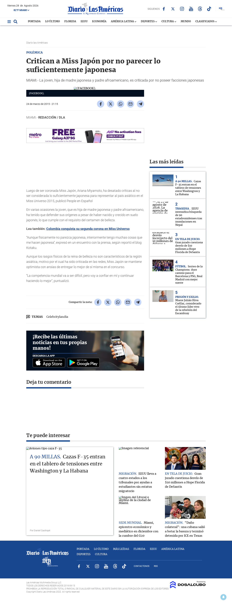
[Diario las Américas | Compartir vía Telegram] (140, 104)
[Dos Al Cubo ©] (188, 587)
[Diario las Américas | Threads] (200, 9)
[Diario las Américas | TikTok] (209, 9)
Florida (70, 21)
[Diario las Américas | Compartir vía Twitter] (110, 104)
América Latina (122, 21)
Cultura (167, 21)
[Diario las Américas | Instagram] (182, 9)
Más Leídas (121, 549)
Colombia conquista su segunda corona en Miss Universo (88, 229)
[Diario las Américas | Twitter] (173, 9)
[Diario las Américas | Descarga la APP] (50, 363)
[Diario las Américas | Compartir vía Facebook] (100, 104)
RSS (156, 566)
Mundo (186, 21)
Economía (99, 21)
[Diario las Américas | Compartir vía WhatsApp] (120, 104)
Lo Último (52, 21)
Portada (34, 21)
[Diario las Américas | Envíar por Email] (130, 104)
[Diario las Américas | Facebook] (163, 9)
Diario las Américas (37, 42)
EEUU (84, 21)
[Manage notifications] (223, 597)
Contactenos (141, 566)
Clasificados (205, 21)
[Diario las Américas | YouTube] (191, 9)
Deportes (148, 21)
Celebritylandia (57, 316)
